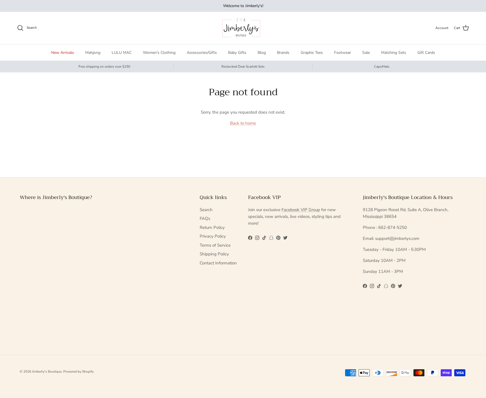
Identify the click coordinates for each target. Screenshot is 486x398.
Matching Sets (393, 52)
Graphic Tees (312, 52)
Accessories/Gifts (202, 52)
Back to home (243, 123)
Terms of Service (215, 245)
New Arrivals (62, 52)
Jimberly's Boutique (47, 371)
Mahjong (92, 52)
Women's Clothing (159, 52)
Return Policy (212, 227)
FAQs (205, 218)
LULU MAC (122, 52)
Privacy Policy (213, 236)
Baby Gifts (237, 52)
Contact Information (218, 263)
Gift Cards (426, 52)
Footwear (342, 52)
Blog (262, 52)
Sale (366, 52)
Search (206, 210)
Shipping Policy (214, 254)
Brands (283, 52)
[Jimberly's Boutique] (243, 28)
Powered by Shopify (78, 371)
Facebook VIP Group (301, 210)
